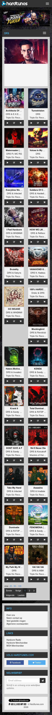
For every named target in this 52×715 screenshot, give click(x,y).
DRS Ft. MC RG (14, 153)
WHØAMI (17, 232)
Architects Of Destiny (16, 110)
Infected (18, 193)
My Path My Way (14, 567)
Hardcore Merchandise (16, 642)
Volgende (10, 595)
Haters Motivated (14, 368)
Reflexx (41, 232)
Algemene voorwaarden (17, 623)
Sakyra (17, 272)
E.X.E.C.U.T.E (20, 113)
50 (15, 585)
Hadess (41, 272)
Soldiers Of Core (38, 189)
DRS (8, 113)
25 (11, 585)
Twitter (38, 662)
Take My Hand (14, 487)
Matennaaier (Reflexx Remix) (20, 150)
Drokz (34, 292)
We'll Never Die (38, 448)
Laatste (21, 595)
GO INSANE (14, 308)
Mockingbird (38, 329)
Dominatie (14, 527)
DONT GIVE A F (14, 448)
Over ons (10, 615)
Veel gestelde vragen (16, 620)
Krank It (14, 408)
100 (19, 585)
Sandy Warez (43, 372)
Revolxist (41, 332)
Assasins (38, 487)
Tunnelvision (37, 110)
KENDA (38, 368)
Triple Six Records (38, 117)
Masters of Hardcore (39, 454)
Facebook (16, 662)
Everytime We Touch (16, 189)
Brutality (14, 269)
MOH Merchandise (15, 645)
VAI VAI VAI (38, 567)
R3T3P (16, 530)
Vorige (18, 590)
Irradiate (41, 491)
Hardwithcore (43, 193)
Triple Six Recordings (16, 117)
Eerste (9, 590)
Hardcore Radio (13, 639)
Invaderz (17, 372)
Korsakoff (41, 451)
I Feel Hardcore (14, 229)
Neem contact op (14, 617)
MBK (41, 570)
